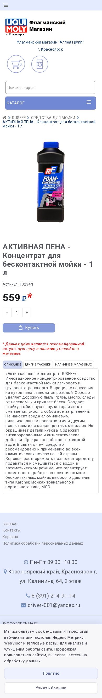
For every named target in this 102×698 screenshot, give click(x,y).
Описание (12, 364)
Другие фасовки (38, 364)
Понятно (51, 673)
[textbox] (50, 87)
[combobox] (50, 87)
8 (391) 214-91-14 (54, 596)
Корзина (10, 537)
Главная (10, 524)
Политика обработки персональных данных (43, 543)
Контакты (11, 530)
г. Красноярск (50, 45)
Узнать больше (51, 688)
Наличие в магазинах (73, 364)
